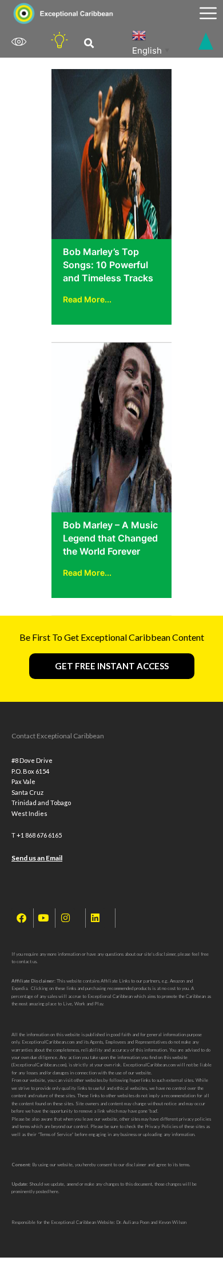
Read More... (87, 299)
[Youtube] (43, 918)
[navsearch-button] (89, 43)
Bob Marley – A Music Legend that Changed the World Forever (110, 538)
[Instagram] (65, 918)
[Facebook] (21, 918)
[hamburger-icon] (208, 13)
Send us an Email (36, 858)
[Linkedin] (95, 918)
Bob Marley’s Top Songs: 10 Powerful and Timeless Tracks (108, 265)
